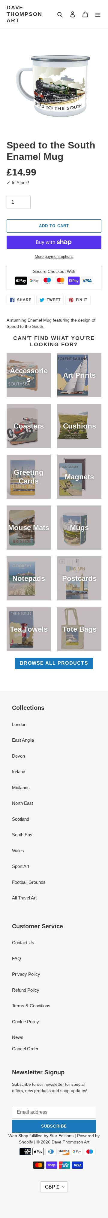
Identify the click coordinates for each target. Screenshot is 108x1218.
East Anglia (23, 740)
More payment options (54, 256)
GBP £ (52, 1186)
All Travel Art (24, 897)
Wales (18, 850)
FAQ (16, 958)
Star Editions (62, 1135)
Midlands (21, 787)
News (17, 1037)
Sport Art (20, 866)
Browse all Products (54, 663)
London (19, 724)
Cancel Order (25, 1048)
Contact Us (23, 942)
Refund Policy (25, 990)
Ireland (18, 771)
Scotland (20, 819)
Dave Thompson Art (24, 14)
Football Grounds (29, 882)
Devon (18, 756)
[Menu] (98, 14)
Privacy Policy (26, 974)
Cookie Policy (25, 1021)
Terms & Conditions (31, 1005)
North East (22, 803)
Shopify (26, 1142)
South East (23, 834)
